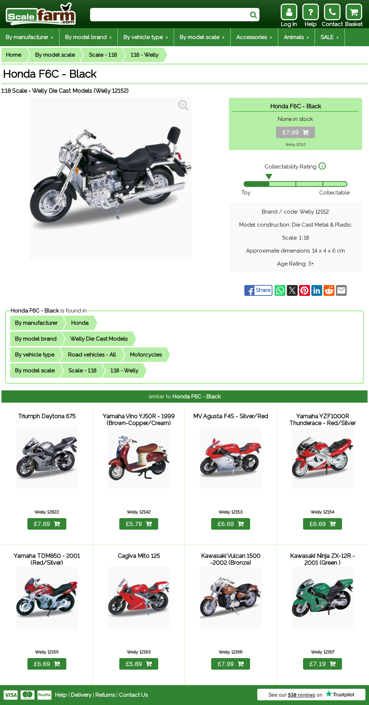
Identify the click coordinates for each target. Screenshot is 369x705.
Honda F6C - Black (35, 310)
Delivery (81, 695)
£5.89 (134, 663)
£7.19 (318, 663)
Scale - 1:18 (103, 55)
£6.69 (226, 523)
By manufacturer (36, 323)
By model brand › (88, 37)
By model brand (36, 339)
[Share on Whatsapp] (281, 290)
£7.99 (292, 132)
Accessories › (254, 37)
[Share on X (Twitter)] (293, 290)
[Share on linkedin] (317, 290)
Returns (105, 695)
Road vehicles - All (92, 354)
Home (13, 55)
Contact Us (133, 695)
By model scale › (202, 37)
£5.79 (134, 523)
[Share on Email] (341, 290)
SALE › (330, 37)
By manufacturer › (29, 37)
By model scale (55, 55)
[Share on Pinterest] (305, 290)
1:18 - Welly (145, 55)
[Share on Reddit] (330, 290)
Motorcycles (146, 354)
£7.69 (42, 523)
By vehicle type (34, 354)
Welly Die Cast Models (99, 339)
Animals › (296, 37)
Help (61, 695)
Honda (80, 323)
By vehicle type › (146, 37)
